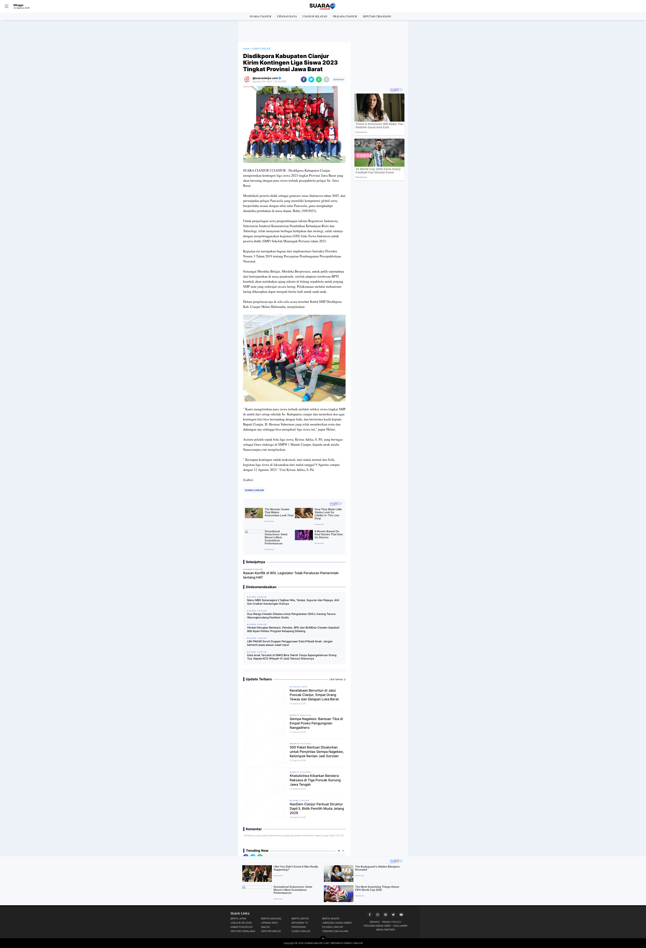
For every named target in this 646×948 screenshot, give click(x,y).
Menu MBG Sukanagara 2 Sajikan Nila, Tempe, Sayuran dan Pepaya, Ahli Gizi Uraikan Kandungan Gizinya (293, 601)
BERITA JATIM (238, 918)
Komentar (338, 79)
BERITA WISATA (330, 918)
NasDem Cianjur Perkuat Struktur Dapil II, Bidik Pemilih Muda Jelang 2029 (317, 808)
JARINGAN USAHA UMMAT (337, 922)
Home (246, 48)
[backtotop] (323, 939)
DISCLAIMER (400, 925)
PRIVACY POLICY (391, 921)
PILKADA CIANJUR (345, 16)
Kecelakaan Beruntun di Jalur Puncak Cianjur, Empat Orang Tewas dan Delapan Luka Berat (314, 694)
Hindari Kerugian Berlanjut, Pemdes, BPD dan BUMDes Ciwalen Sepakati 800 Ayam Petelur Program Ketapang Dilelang (293, 629)
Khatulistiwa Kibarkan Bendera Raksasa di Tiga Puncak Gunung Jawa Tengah (315, 780)
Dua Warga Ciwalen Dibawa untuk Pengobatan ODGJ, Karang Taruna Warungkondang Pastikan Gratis (291, 615)
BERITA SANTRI (300, 918)
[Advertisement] (323, 31)
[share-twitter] (311, 79)
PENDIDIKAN (299, 926)
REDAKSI (375, 921)
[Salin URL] (326, 79)
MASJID (265, 926)
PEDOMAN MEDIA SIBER (377, 925)
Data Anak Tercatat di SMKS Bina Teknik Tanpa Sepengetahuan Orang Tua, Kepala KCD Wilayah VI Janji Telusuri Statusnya (291, 656)
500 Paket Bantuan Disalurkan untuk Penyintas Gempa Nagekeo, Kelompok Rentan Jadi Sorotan (317, 751)
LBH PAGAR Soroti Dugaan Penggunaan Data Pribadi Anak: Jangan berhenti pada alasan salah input (290, 643)
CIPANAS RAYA (287, 16)
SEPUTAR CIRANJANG (377, 16)
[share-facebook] (304, 79)
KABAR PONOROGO (241, 926)
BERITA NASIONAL (302, 715)
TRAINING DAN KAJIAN (335, 931)
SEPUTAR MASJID (271, 931)
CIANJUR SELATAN (315, 16)
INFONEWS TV (300, 922)
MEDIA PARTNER (385, 929)
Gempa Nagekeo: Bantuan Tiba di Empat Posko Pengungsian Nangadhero (316, 723)
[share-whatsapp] (319, 79)
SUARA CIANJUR (260, 16)
